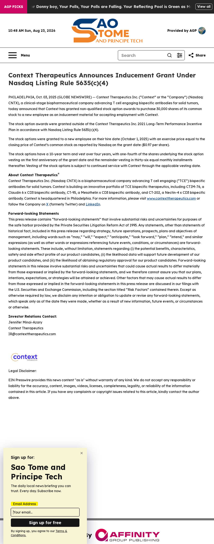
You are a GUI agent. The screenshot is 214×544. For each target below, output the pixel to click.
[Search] (169, 55)
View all (203, 6)
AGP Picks (13, 7)
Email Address (24, 504)
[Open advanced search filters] (180, 55)
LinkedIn (93, 204)
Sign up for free (45, 522)
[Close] (82, 453)
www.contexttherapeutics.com (171, 198)
